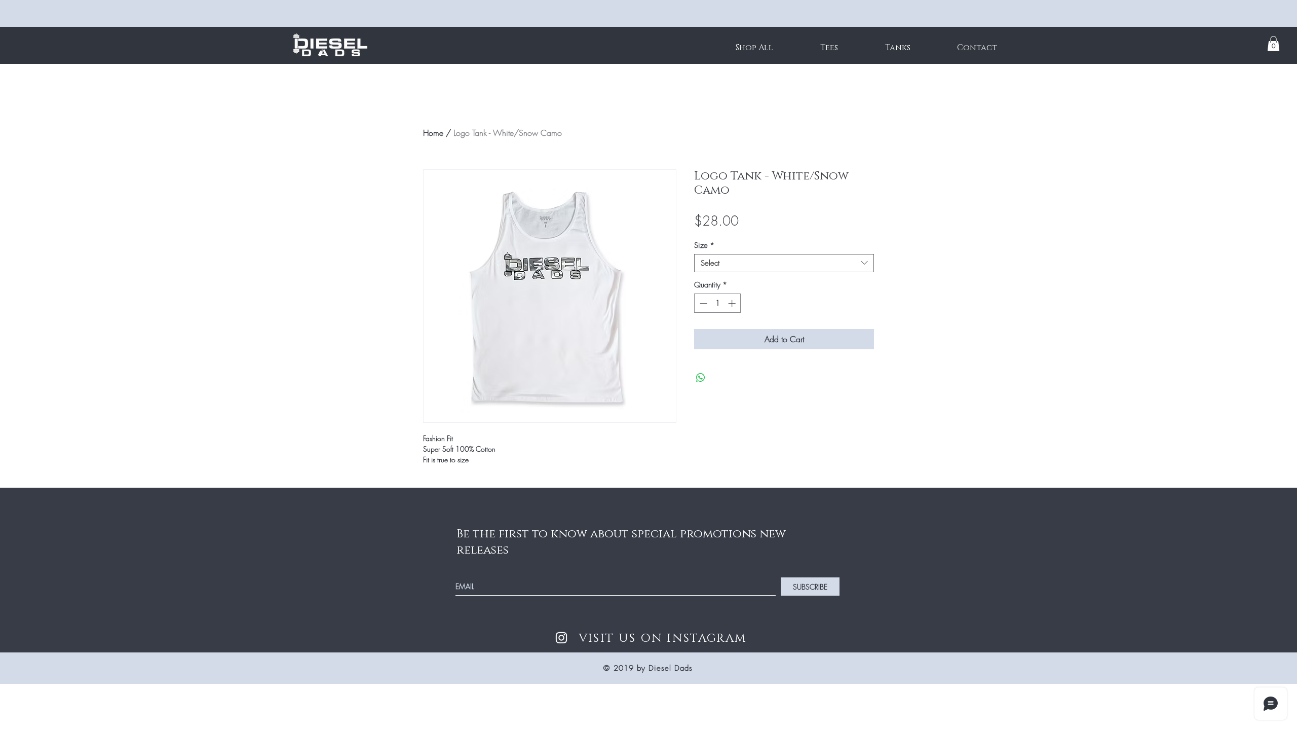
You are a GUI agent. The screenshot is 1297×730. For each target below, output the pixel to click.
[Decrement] (702, 303)
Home (433, 132)
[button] (1273, 43)
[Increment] (733, 303)
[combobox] (784, 263)
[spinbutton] (717, 303)
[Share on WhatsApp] (701, 378)
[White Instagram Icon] (561, 637)
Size (704, 245)
